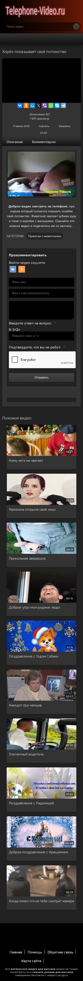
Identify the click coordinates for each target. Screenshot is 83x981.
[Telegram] (63, 105)
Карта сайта (31, 961)
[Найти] (76, 26)
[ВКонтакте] (20, 105)
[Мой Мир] (32, 105)
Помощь (35, 952)
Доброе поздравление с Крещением (38, 852)
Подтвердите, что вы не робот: (35, 347)
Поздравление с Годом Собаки (33, 656)
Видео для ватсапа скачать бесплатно (35, 11)
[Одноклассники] (26, 105)
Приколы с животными (44, 236)
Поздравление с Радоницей (31, 803)
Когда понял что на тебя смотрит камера (41, 901)
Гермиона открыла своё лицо (32, 509)
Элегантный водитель (26, 754)
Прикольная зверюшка (27, 558)
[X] (38, 105)
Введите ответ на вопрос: (30, 323)
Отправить (42, 377)
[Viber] (44, 105)
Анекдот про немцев (25, 705)
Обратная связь (60, 952)
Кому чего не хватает (26, 460)
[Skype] (57, 105)
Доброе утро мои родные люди (34, 607)
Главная (16, 952)
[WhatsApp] (51, 105)
